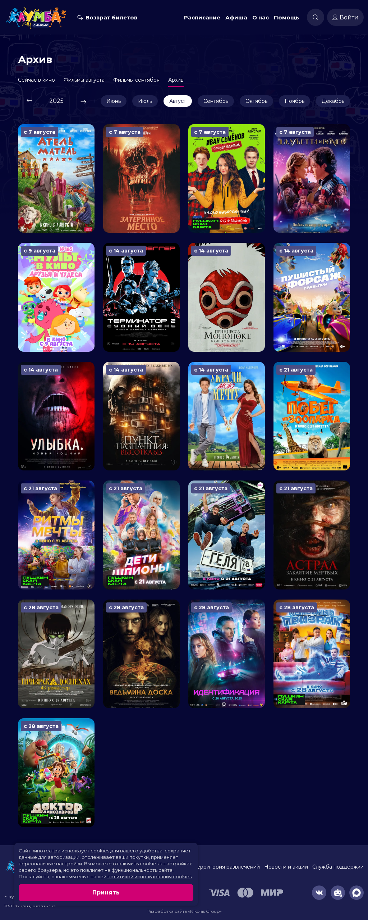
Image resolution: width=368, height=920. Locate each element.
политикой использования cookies (149, 876)
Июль (145, 101)
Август (177, 101)
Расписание (202, 17)
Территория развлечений (227, 867)
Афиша (236, 17)
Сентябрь (215, 101)
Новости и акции (286, 867)
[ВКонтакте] (319, 892)
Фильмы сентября (136, 80)
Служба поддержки (338, 867)
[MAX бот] (356, 892)
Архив (176, 80)
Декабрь (333, 101)
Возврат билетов (111, 17)
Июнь (113, 101)
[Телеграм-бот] (338, 892)
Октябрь (256, 101)
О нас (260, 17)
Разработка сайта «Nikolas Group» (184, 911)
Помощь (286, 17)
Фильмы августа (84, 80)
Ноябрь (294, 101)
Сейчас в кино (36, 80)
